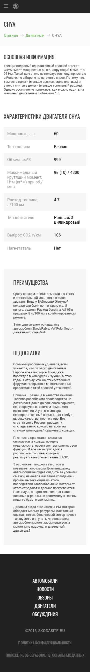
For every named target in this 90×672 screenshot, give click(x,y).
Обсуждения (45, 613)
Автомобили (45, 580)
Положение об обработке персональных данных (45, 655)
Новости (45, 588)
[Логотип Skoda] (16, 6)
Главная (11, 35)
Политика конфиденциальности (45, 642)
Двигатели (35, 35)
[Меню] (6, 6)
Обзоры (45, 597)
